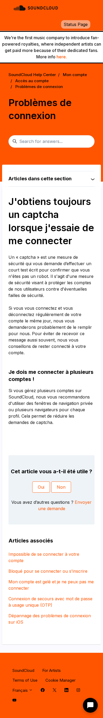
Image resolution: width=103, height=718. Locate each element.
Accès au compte (32, 80)
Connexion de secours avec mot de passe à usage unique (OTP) (50, 602)
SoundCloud (23, 670)
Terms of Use (25, 680)
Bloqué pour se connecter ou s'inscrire (47, 571)
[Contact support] (90, 705)
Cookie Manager (60, 680)
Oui (41, 487)
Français (20, 690)
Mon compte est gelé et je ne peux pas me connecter (51, 585)
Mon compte (75, 74)
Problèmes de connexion (39, 86)
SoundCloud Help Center (32, 74)
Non (61, 487)
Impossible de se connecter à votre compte (43, 557)
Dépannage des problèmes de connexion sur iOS (49, 619)
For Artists (51, 670)
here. (62, 56)
